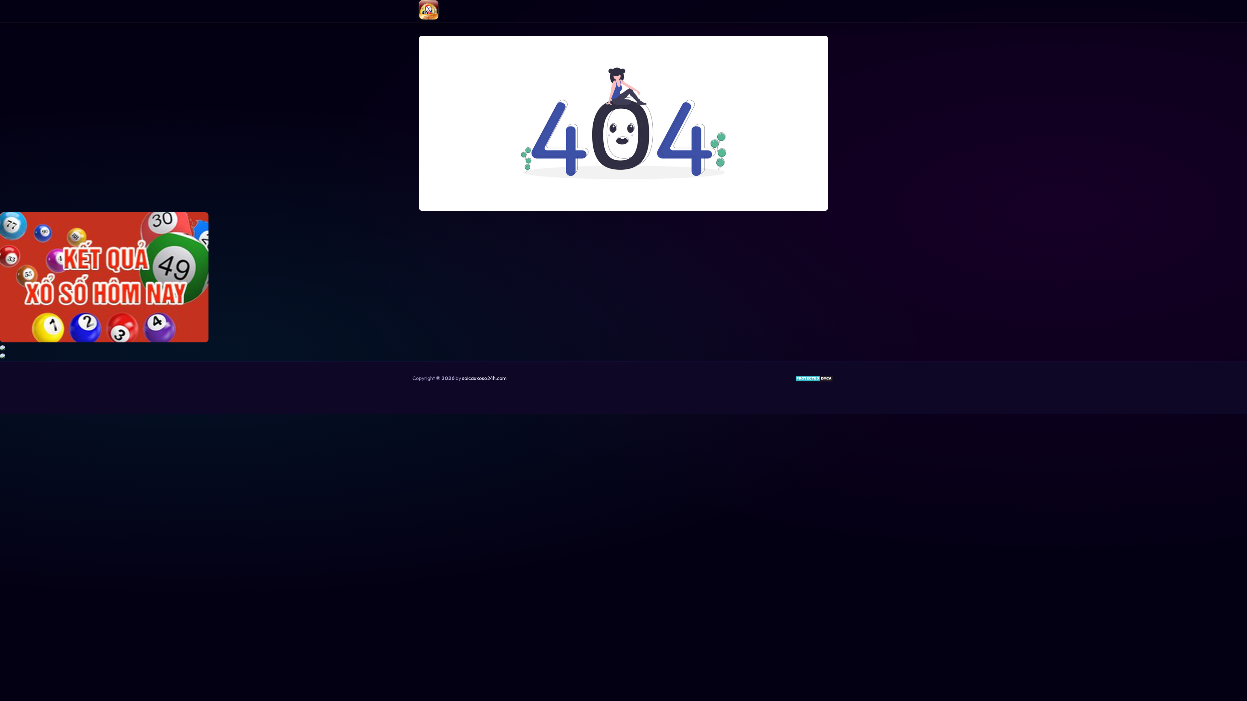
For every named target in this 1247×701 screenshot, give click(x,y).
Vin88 (614, 394)
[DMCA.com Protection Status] (815, 380)
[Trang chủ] (623, 124)
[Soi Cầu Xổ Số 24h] (428, 11)
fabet (632, 394)
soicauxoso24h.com (484, 378)
